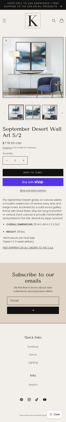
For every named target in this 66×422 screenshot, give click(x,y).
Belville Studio (41, 415)
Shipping (7, 147)
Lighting (33, 362)
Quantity (8, 153)
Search (33, 384)
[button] (4, 21)
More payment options (33, 190)
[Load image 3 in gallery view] (49, 112)
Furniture (33, 346)
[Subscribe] (33, 310)
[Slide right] (62, 113)
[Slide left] (4, 113)
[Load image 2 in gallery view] (32, 112)
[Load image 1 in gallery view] (16, 112)
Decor (33, 354)
